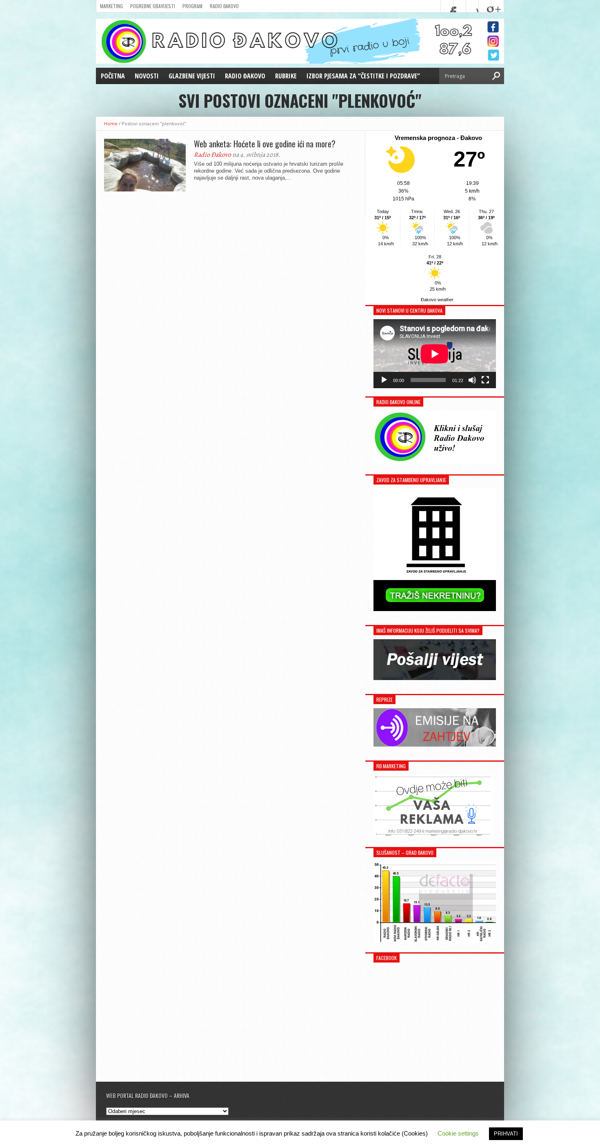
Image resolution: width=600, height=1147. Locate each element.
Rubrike (286, 75)
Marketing (111, 5)
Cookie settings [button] (458, 1133)
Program (192, 5)
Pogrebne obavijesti (152, 5)
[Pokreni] (384, 380)
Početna (113, 75)
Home (111, 123)
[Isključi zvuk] (472, 380)
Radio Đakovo (224, 5)
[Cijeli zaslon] (485, 380)
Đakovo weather (437, 299)
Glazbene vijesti (192, 75)
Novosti (147, 75)
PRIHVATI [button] (506, 1134)
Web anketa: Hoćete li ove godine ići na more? (265, 144)
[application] (434, 353)
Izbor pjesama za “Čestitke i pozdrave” (363, 75)
